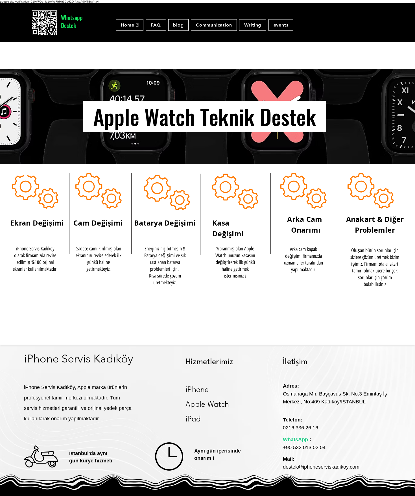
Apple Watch (207, 405)
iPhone (197, 390)
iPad (192, 419)
